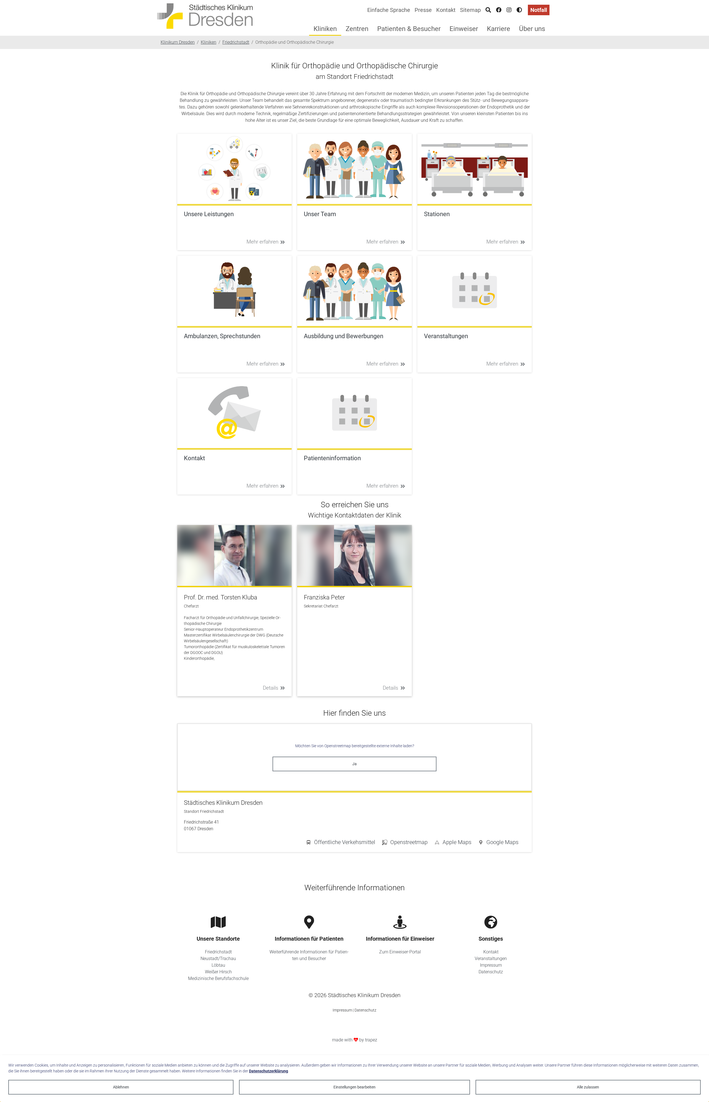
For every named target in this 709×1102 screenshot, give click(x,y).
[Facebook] (499, 10)
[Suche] (488, 10)
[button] (498, 843)
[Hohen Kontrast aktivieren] (519, 10)
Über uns (532, 29)
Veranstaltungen (491, 958)
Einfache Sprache (388, 10)
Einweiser (463, 29)
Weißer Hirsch (218, 971)
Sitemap (470, 10)
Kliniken (325, 29)
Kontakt (446, 10)
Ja (354, 764)
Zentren (357, 29)
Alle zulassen (588, 1087)
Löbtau (218, 965)
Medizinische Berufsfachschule (218, 978)
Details (270, 688)
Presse (423, 10)
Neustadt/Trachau (218, 958)
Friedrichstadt (218, 951)
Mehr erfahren (262, 242)
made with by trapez (354, 1039)
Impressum (491, 965)
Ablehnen (121, 1087)
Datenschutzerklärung (268, 1071)
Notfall (538, 10)
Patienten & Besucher (409, 29)
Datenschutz (491, 971)
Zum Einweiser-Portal (400, 951)
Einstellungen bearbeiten (354, 1087)
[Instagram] (509, 10)
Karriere (498, 29)
